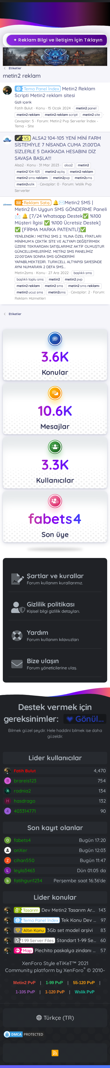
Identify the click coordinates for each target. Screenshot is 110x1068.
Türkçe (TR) (58, 1017)
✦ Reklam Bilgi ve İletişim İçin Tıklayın (55, 40)
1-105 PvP (25, 991)
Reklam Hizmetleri (30, 298)
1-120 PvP (55, 991)
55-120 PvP (84, 982)
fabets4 (55, 518)
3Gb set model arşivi (58, 930)
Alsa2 (19, 165)
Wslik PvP (84, 991)
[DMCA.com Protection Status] (24, 1036)
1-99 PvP (54, 982)
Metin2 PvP (24, 982)
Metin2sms (24, 272)
